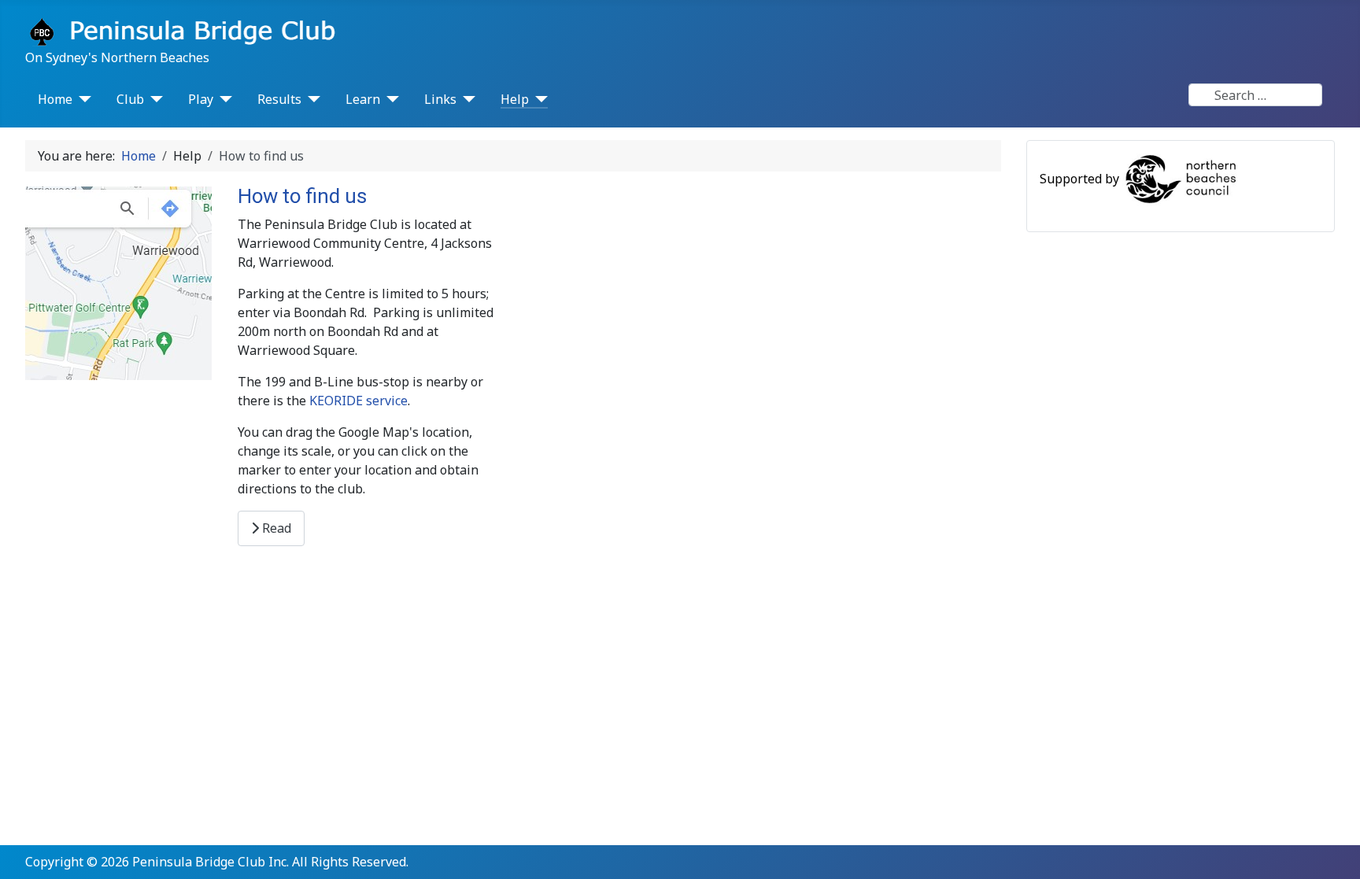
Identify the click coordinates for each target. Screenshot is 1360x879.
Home (55, 99)
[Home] (81, 99)
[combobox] (1255, 94)
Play (200, 99)
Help (515, 99)
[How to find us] (118, 281)
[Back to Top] (1332, 849)
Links (440, 99)
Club (130, 99)
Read (275, 528)
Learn (363, 99)
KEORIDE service (358, 400)
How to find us (302, 196)
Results (279, 99)
